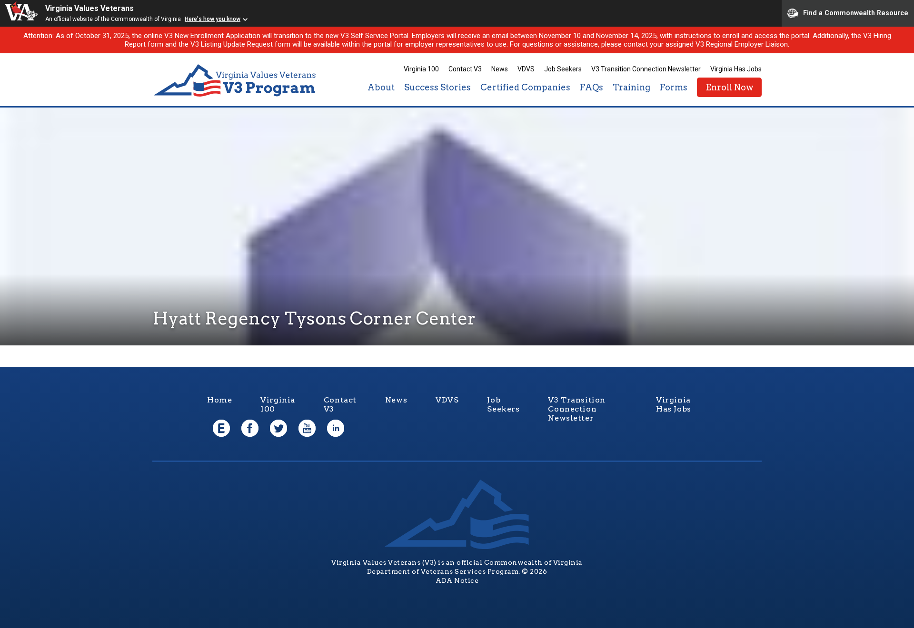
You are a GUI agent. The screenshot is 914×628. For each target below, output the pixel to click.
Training (631, 87)
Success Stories (437, 87)
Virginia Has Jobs (736, 69)
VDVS (526, 69)
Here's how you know (212, 19)
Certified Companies (525, 87)
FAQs (591, 87)
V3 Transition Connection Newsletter (646, 69)
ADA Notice (457, 580)
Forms (673, 87)
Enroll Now (729, 87)
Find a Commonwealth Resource (855, 12)
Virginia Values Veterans (89, 8)
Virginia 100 (421, 69)
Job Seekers (563, 69)
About (381, 87)
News (499, 69)
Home (219, 399)
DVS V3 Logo (235, 80)
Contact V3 (465, 69)
